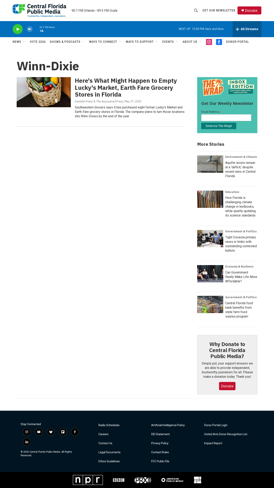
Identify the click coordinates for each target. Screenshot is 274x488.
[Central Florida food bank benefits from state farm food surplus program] (210, 304)
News (17, 41)
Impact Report (213, 443)
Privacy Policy (159, 443)
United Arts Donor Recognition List (225, 434)
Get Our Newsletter (218, 10)
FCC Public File (160, 461)
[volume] (29, 29)
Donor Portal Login (215, 425)
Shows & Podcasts (65, 41)
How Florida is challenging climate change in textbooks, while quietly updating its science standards (240, 206)
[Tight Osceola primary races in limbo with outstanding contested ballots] (210, 238)
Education (232, 192)
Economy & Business (239, 266)
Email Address (211, 112)
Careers (103, 434)
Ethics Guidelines (109, 461)
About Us (190, 41)
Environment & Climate (241, 157)
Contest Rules (160, 452)
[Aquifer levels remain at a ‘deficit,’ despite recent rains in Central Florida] (210, 164)
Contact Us (105, 443)
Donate (251, 10)
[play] (17, 29)
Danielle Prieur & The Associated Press (99, 101)
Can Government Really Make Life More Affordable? (241, 277)
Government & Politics (241, 231)
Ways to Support (140, 41)
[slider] (36, 29)
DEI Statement (160, 434)
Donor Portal (237, 41)
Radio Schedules (109, 425)
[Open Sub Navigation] (24, 41)
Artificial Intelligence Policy (168, 425)
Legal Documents (109, 452)
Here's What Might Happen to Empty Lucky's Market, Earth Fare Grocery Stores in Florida (126, 87)
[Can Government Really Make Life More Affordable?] (210, 273)
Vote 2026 (38, 41)
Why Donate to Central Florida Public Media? (227, 350)
